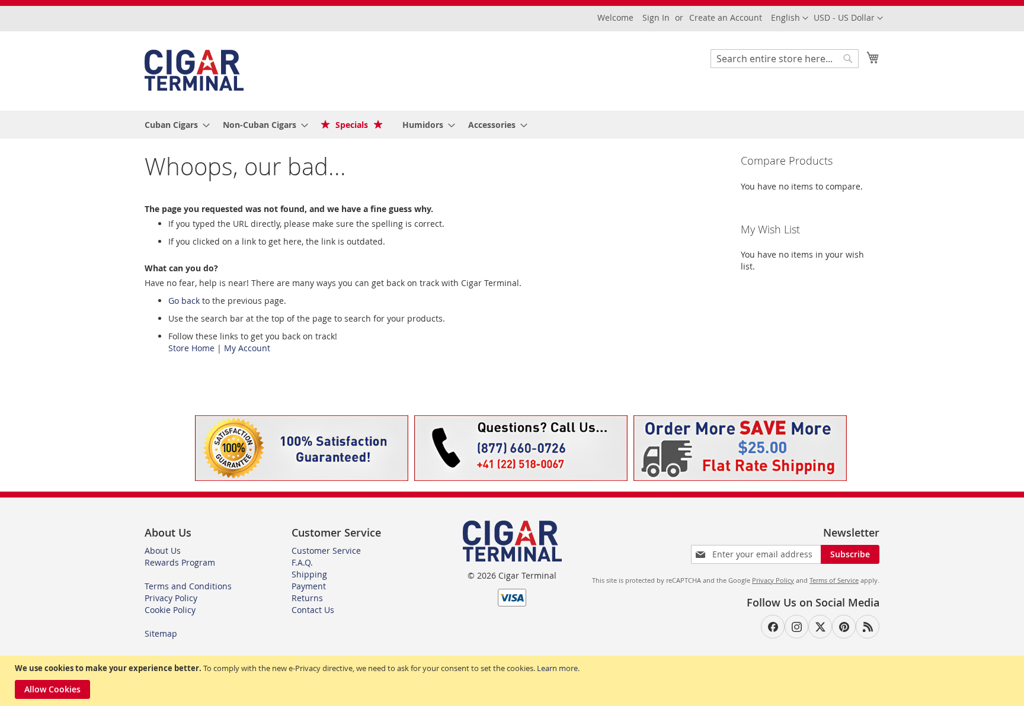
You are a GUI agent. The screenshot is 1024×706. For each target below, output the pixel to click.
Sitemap (161, 633)
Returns (307, 598)
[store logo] (194, 70)
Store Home (191, 348)
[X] (820, 626)
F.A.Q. (302, 562)
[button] (848, 18)
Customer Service (326, 550)
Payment (309, 586)
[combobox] (785, 58)
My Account (247, 348)
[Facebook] (773, 626)
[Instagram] (796, 626)
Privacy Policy (171, 598)
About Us (163, 550)
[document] (513, 681)
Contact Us (313, 609)
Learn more (557, 668)
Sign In (656, 17)
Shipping (309, 574)
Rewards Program (180, 562)
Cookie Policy (170, 609)
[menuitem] (173, 125)
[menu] (512, 125)
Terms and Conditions (188, 586)
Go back (184, 300)
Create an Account (725, 17)
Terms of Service (834, 580)
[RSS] (867, 626)
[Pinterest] (844, 626)
